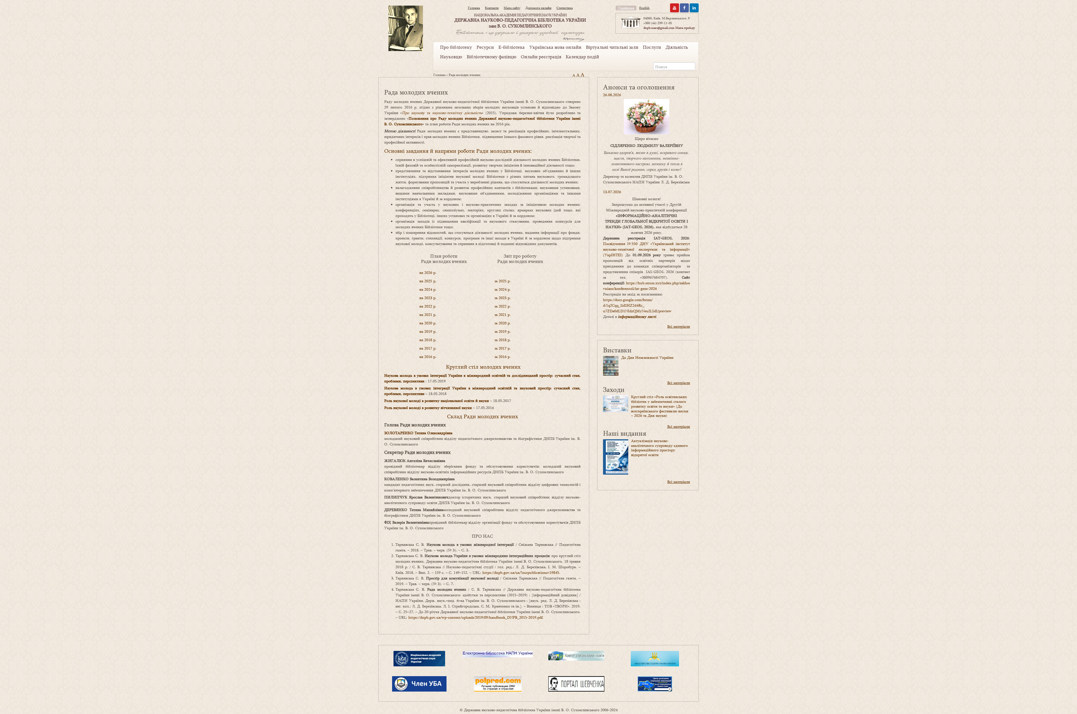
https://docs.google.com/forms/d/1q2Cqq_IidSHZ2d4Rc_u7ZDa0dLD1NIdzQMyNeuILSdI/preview (637, 305)
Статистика (564, 8)
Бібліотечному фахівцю (491, 57)
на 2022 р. (427, 306)
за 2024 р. (502, 289)
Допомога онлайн (538, 8)
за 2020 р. (502, 322)
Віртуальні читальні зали (612, 47)
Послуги (652, 47)
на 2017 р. (427, 348)
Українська (626, 8)
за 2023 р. (502, 297)
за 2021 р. (502, 314)
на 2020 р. (427, 322)
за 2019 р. (502, 331)
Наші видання (624, 433)
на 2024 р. (427, 289)
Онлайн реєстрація (541, 57)
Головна (474, 8)
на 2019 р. (427, 331)
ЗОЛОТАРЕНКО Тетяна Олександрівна (418, 432)
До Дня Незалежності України (647, 357)
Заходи (614, 389)
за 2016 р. (502, 356)
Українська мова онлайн (555, 47)
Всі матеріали (678, 326)
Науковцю (451, 57)
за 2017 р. (502, 348)
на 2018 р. (427, 339)
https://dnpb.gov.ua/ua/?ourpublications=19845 (520, 572)
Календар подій (582, 57)
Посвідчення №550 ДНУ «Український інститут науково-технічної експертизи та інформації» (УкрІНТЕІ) (646, 249)
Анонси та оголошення (639, 86)
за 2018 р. (503, 339)
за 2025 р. (502, 280)
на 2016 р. (427, 356)
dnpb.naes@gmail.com (659, 28)
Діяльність (677, 47)
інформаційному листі (637, 316)
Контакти (492, 8)
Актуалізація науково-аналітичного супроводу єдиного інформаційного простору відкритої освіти (659, 447)
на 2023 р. (427, 297)
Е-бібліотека (511, 47)
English (644, 8)
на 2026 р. (427, 272)
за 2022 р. (502, 306)
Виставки (617, 349)
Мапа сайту (512, 8)
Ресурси (485, 47)
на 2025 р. (427, 280)
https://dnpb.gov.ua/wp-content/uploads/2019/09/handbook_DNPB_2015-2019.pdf (475, 617)
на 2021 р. (427, 314)
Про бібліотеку (456, 47)
